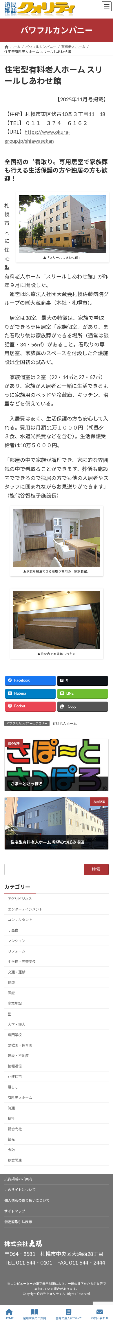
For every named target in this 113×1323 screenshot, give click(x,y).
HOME (9, 1318)
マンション (16, 941)
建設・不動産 (18, 1056)
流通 (11, 1108)
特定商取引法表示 (18, 1222)
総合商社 (15, 1129)
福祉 (11, 1118)
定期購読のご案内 (34, 1318)
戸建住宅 (15, 1077)
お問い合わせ (99, 1318)
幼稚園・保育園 (20, 1045)
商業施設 (15, 1003)
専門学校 (15, 1035)
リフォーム (16, 951)
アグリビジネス (20, 899)
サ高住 (13, 930)
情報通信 (15, 1066)
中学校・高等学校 (22, 961)
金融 (11, 1150)
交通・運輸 (16, 972)
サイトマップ (14, 1211)
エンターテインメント (25, 909)
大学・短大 (16, 1024)
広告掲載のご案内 (18, 1179)
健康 (11, 982)
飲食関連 (15, 1160)
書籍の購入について (69, 1318)
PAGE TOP (104, 1296)
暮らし (13, 1087)
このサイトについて (20, 1190)
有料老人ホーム (64, 723)
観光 (11, 1139)
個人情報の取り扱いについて (27, 1200)
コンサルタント (20, 920)
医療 (11, 993)
